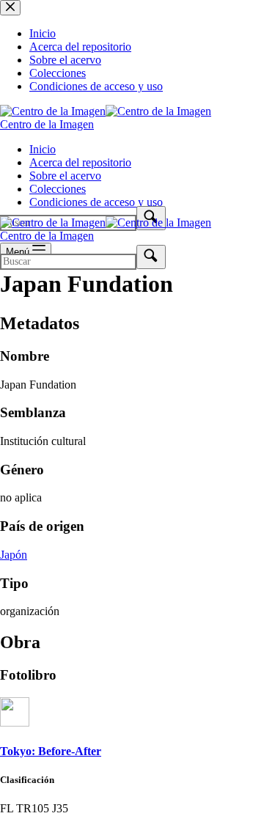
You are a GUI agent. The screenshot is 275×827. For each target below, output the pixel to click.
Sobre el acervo (65, 175)
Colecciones (57, 189)
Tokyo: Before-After (50, 751)
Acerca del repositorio (80, 162)
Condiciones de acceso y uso (96, 202)
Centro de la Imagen (47, 124)
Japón (13, 554)
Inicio (42, 149)
